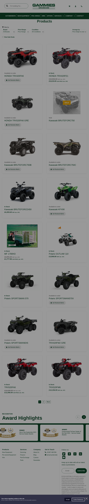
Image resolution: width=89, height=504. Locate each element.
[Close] (87, 498)
